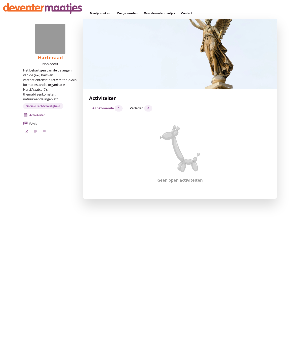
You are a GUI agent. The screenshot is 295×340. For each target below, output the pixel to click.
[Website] (26, 131)
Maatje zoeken (100, 13)
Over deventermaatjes (159, 13)
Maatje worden (127, 13)
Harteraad (50, 57)
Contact (186, 13)
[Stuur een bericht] (35, 131)
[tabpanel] (180, 154)
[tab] (108, 109)
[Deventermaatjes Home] (43, 9)
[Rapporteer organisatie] (44, 131)
